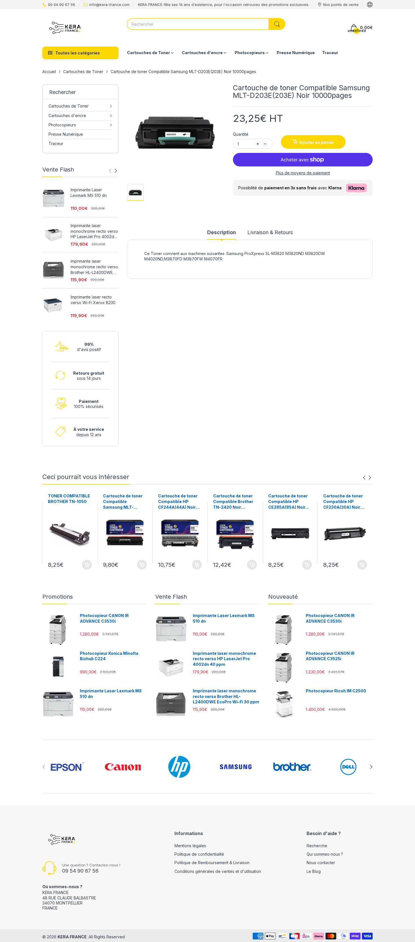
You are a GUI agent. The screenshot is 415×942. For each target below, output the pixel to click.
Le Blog (314, 871)
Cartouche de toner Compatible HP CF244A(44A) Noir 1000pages (178, 501)
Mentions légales (190, 845)
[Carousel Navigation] (113, 170)
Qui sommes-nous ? (325, 854)
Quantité (240, 134)
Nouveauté (283, 596)
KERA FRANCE (72, 936)
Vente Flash (171, 596)
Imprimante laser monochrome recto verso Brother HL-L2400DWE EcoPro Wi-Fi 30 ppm (94, 267)
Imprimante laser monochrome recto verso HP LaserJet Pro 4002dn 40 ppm (94, 231)
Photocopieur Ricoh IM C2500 (336, 690)
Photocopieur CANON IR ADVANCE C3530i (104, 618)
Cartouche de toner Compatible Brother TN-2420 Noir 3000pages (233, 501)
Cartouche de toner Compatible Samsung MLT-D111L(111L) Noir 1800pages (123, 501)
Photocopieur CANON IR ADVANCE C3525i (330, 656)
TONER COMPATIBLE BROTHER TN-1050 (69, 498)
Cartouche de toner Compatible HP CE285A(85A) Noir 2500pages (288, 501)
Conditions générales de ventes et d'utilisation (217, 871)
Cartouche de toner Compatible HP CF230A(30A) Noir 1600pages (343, 501)
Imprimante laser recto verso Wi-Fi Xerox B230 (93, 300)
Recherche (317, 845)
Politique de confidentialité (199, 854)
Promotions (57, 596)
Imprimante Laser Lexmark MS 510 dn (89, 192)
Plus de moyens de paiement (303, 172)
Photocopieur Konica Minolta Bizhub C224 (109, 656)
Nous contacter (321, 862)
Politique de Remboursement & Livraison (212, 862)
